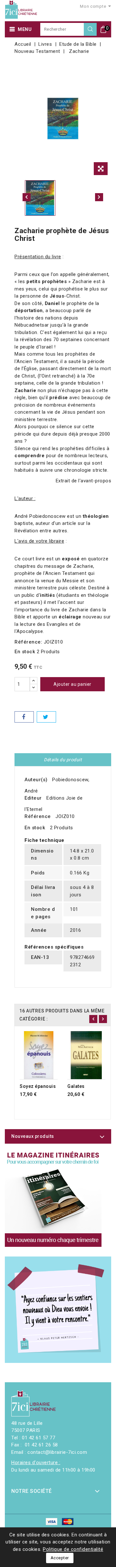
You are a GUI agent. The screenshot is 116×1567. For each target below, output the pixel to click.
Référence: (28, 642)
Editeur (33, 798)
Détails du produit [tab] (63, 759)
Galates (76, 1086)
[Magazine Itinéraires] (53, 1198)
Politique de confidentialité (73, 1549)
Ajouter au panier (72, 684)
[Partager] (24, 717)
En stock (25, 652)
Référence (37, 816)
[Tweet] (46, 717)
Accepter (60, 1557)
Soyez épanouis (38, 1086)
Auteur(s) (36, 780)
